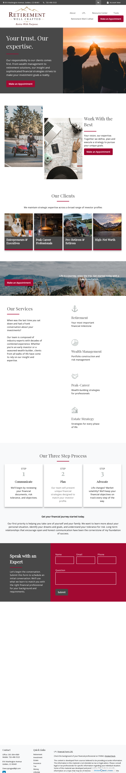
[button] (73, 13)
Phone (101, 554)
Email (79, 554)
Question (60, 570)
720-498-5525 (51, 2)
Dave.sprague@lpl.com (11, 768)
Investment (37, 757)
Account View (115, 2)
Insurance (37, 763)
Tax (34, 766)
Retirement (37, 754)
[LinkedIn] (98, 2)
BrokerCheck (110, 756)
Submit (62, 592)
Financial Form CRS (65, 751)
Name (58, 554)
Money (36, 769)
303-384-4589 (13, 754)
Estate (35, 760)
